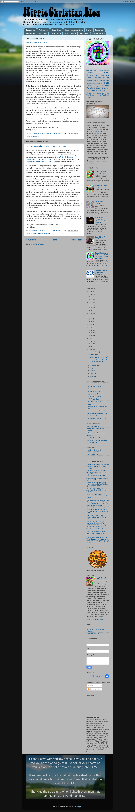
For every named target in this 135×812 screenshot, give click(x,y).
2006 (91, 347)
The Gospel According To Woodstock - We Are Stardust (102, 220)
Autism (95, 70)
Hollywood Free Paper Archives (96, 433)
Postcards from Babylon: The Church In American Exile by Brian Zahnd (97, 495)
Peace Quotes (97, 86)
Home (54, 240)
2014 (91, 324)
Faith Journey (43, 30)
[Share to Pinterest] (77, 133)
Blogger (79, 806)
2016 (91, 319)
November (94, 352)
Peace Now (99, 30)
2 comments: (57, 230)
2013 (91, 327)
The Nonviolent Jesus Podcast (96, 413)
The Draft (98, 95)
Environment (30, 30)
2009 (91, 338)
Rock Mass (43, 33)
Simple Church (55, 33)
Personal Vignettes (44, 233)
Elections (89, 73)
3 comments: (57, 133)
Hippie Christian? (101, 171)
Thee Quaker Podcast (93, 416)
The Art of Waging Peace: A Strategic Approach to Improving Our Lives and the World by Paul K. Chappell (97, 510)
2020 (91, 308)
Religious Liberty (100, 88)
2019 (91, 311)
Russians (106, 91)
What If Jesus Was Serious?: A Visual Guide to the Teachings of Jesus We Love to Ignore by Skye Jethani (97, 540)
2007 (91, 344)
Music (89, 80)
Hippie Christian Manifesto (74, 30)
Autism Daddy (91, 389)
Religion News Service (93, 454)
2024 (91, 297)
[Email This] (69, 133)
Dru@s (101, 70)
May (92, 373)
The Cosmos (83, 33)
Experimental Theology (94, 396)
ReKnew (89, 404)
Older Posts (76, 240)
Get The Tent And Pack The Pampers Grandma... (46, 146)
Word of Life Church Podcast (96, 418)
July (92, 370)
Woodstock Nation (98, 33)
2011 (90, 333)
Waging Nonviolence (93, 457)
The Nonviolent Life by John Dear (97, 529)
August (93, 368)
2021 (91, 305)
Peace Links (98, 83)
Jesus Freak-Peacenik (99, 202)
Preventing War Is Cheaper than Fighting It (101, 272)
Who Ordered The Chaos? (37, 42)
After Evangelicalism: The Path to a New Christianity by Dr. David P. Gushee (97, 466)
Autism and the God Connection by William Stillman (97, 479)
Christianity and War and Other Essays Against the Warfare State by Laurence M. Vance (97, 484)
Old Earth (89, 435)
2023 (91, 299)
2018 (91, 313)
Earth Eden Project (92, 426)
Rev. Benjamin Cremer (94, 391)
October (93, 354)
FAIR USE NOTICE (92, 633)
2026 (91, 291)
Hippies (89, 30)
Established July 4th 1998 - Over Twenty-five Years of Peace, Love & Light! (102, 255)
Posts (91, 685)
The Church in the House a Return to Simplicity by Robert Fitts (96, 517)
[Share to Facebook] (75, 133)
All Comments (94, 689)
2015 (91, 322)
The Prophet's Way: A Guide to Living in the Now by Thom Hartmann (96, 533)
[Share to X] (73, 133)
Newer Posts (31, 240)
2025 (91, 294)
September (94, 365)
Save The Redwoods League (96, 438)
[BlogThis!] (71, 133)
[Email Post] (65, 133)
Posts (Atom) (39, 244)
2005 (91, 349)
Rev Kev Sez (30, 33)
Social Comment (70, 33)
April (92, 376)
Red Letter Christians (93, 401)
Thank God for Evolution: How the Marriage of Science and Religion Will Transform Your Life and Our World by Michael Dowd (97, 502)
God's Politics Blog (92, 399)
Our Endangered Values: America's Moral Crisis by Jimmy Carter (97, 489)
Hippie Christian (97, 125)
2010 (91, 335)
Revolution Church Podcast (95, 411)
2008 (91, 341)
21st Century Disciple (93, 386)
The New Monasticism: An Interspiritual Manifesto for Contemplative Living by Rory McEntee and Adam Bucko (96, 524)
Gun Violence (56, 30)
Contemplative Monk (93, 394)
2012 (91, 330)
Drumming (106, 70)
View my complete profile (94, 619)
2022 (91, 302)
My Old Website (99, 80)
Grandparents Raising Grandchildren (38, 161)
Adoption (34, 233)
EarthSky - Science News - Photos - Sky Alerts (95, 451)
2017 (91, 316)
